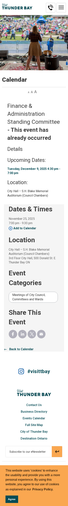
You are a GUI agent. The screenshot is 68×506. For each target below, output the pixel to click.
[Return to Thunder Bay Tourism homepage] (34, 392)
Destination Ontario (34, 438)
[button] (61, 7)
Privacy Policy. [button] (42, 489)
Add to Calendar (24, 228)
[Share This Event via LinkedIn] (22, 334)
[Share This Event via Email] (41, 334)
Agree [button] (11, 499)
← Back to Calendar (19, 349)
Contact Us (34, 405)
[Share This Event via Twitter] (32, 334)
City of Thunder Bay (34, 431)
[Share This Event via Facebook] (13, 334)
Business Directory (34, 411)
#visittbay (38, 371)
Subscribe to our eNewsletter (27, 451)
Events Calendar (34, 418)
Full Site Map (34, 425)
